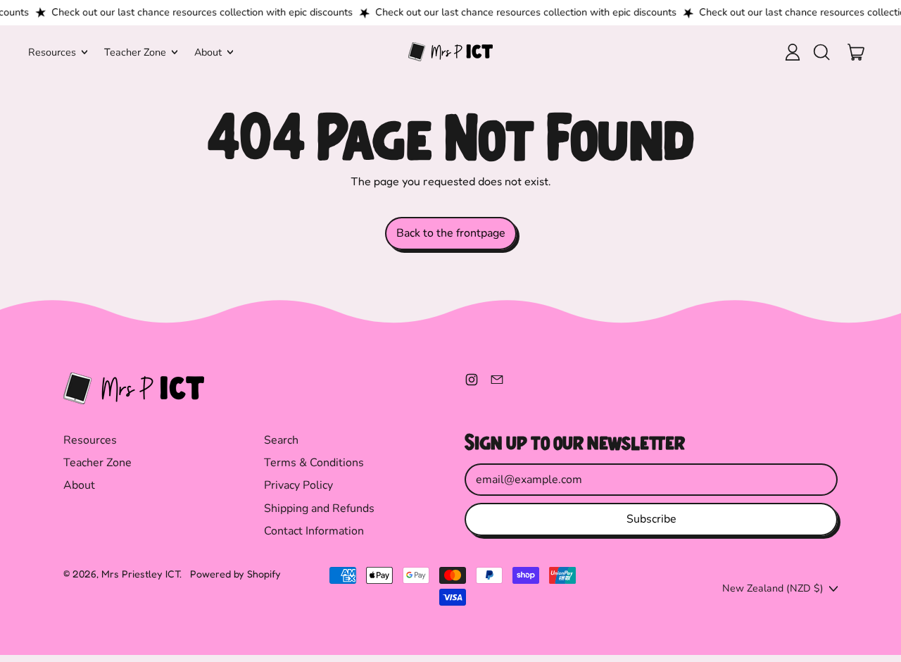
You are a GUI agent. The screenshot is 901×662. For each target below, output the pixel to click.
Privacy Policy (298, 485)
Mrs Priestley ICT (140, 574)
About (79, 485)
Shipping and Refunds (319, 508)
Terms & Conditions (314, 462)
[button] (821, 52)
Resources (90, 440)
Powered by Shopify (235, 574)
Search (281, 440)
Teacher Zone (97, 462)
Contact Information (314, 531)
